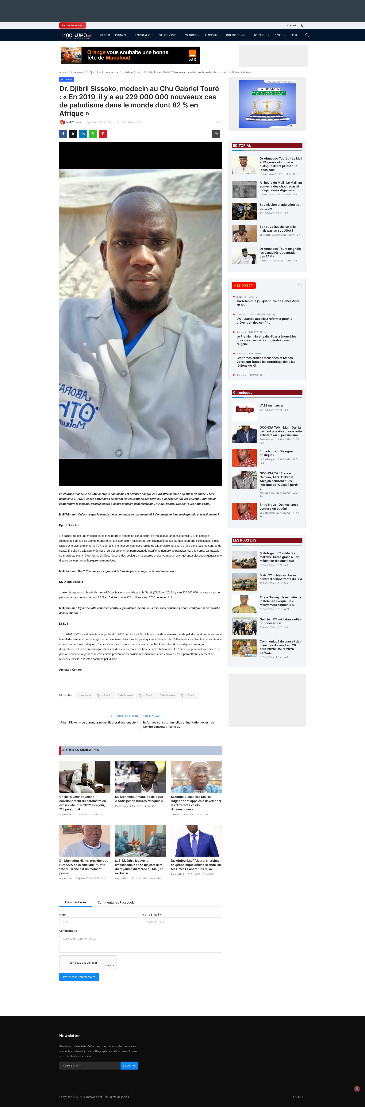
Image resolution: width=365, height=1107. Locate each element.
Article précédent (126, 716)
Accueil (63, 72)
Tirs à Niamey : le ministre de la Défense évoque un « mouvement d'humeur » (280, 601)
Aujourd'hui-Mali (67, 814)
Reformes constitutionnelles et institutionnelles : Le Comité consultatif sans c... (178, 724)
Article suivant (152, 716)
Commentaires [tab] (75, 902)
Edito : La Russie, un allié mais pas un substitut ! (278, 228)
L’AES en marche (271, 405)
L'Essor (175, 814)
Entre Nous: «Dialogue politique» (276, 453)
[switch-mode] (303, 25)
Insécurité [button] (260, 35)
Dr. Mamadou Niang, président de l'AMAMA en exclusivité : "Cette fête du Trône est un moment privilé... (83, 867)
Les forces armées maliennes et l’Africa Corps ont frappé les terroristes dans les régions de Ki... (265, 361)
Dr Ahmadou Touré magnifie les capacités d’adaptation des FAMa (280, 252)
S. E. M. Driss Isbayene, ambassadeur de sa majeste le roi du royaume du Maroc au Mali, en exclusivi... (139, 867)
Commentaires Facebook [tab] (116, 902)
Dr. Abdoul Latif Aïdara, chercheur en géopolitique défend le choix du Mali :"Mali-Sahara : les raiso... (196, 865)
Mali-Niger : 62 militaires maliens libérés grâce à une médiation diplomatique (279, 557)
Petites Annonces (72, 25)
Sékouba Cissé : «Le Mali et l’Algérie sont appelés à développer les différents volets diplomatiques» (196, 803)
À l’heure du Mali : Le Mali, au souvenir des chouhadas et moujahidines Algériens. (281, 186)
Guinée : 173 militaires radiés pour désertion (280, 621)
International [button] (235, 35)
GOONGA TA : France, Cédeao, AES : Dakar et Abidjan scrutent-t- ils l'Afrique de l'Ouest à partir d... (279, 480)
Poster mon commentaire (79, 977)
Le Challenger (267, 459)
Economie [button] (211, 35)
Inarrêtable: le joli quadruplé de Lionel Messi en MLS (268, 303)
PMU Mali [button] (121, 35)
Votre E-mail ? (152, 914)
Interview (76, 72)
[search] (307, 35)
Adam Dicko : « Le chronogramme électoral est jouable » (99, 722)
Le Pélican (265, 234)
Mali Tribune (122, 806)
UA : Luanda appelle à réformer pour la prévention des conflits (264, 320)
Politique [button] (190, 35)
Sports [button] (279, 35)
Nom (62, 914)
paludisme (85, 695)
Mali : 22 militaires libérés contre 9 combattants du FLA (281, 577)
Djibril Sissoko (104, 695)
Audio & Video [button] (167, 35)
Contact (291, 25)
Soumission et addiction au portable (279, 206)
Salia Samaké (125, 695)
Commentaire (68, 930)
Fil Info (105, 35)
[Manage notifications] (357, 1089)
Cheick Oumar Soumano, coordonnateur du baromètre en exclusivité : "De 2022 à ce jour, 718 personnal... (82, 803)
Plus (295, 35)
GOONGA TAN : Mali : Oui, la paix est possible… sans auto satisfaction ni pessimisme (281, 431)
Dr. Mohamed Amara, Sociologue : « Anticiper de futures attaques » (140, 799)
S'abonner (129, 1065)
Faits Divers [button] (142, 35)
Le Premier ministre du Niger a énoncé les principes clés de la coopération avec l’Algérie (266, 340)
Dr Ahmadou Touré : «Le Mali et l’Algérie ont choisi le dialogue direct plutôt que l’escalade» (281, 164)
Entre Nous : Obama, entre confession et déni (279, 506)
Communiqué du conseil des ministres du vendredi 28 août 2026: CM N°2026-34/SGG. (280, 647)
